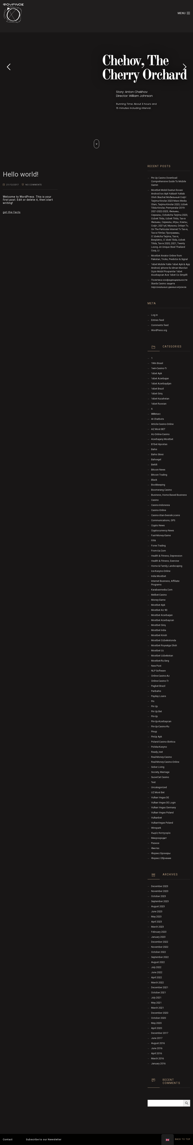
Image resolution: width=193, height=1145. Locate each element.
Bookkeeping (158, 484)
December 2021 (159, 987)
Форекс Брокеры (161, 853)
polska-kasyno (159, 746)
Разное (155, 843)
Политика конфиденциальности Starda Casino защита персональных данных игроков (169, 283)
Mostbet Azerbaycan (162, 620)
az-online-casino (160, 434)
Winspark (156, 827)
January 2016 (158, 1063)
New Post (156, 665)
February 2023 (158, 931)
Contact (8, 1139)
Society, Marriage (160, 772)
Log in (154, 315)
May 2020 (156, 1023)
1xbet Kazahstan (160, 398)
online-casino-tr (160, 680)
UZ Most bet (158, 792)
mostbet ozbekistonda (163, 640)
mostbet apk (158, 604)
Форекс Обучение (161, 858)
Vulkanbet (156, 817)
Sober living (157, 767)
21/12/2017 (12, 185)
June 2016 (156, 1048)
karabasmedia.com (161, 589)
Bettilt (154, 464)
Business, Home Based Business (169, 494)
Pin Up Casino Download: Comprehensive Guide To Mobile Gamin (168, 181)
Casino (155, 500)
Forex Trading (158, 545)
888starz (156, 413)
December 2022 (159, 941)
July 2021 (156, 997)
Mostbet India (158, 630)
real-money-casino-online (165, 761)
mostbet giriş (158, 625)
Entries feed (157, 320)
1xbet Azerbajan (160, 378)
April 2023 (156, 921)
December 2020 (159, 1012)
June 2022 (156, 972)
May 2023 (156, 916)
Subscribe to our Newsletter (43, 1139)
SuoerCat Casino (160, 777)
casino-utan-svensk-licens (165, 515)
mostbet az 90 (159, 610)
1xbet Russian (158, 403)
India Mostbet (158, 576)
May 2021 (156, 1002)
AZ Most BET (158, 429)
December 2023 (159, 886)
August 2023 (158, 906)
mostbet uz (157, 650)
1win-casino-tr (159, 368)
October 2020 (158, 1018)
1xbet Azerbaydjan (161, 383)
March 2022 (157, 982)
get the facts (12, 212)
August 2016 (158, 1043)
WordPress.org (159, 330)
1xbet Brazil (157, 388)
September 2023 (160, 901)
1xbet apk (156, 373)
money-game (158, 599)
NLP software (158, 670)
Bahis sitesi (157, 454)
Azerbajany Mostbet (162, 439)
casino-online (158, 510)
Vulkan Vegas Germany (163, 807)
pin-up (154, 716)
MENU (182, 13)
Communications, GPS (163, 520)
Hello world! (20, 174)
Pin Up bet (156, 711)
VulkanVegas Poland (162, 822)
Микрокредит (159, 838)
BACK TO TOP (182, 1139)
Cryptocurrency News (162, 530)
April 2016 (156, 1053)
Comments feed (159, 325)
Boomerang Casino (161, 489)
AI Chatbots (157, 419)
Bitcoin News (158, 469)
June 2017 (156, 1038)
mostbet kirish (159, 635)
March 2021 (157, 1007)
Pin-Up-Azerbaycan (161, 721)
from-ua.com (158, 550)
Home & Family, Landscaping (166, 565)
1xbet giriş (157, 393)
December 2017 (159, 1033)
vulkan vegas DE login (163, 802)
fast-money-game (161, 535)
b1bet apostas (159, 444)
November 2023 (159, 891)
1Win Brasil (157, 363)
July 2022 (156, 967)
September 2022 (160, 957)
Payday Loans (158, 696)
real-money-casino (161, 757)
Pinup (154, 731)
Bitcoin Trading (159, 474)
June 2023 (156, 911)
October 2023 (158, 896)
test (153, 782)
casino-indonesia (160, 505)
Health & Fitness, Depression (166, 555)
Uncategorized (159, 787)
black (154, 479)
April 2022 (156, 977)
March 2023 (157, 926)
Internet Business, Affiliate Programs (165, 583)
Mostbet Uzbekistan (162, 655)
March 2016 (157, 1058)
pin (152, 701)
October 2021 (158, 992)
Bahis (154, 449)
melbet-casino (159, 594)
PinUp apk (156, 736)
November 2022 (159, 946)
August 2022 (158, 962)
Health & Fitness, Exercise (165, 560)
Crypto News (158, 525)
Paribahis (156, 691)
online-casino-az (160, 675)
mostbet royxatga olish (164, 645)
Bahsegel (156, 459)
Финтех (155, 848)
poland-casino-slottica (163, 741)
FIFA (153, 540)
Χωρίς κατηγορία (160, 832)
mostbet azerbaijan (162, 615)
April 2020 (156, 1028)
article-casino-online (162, 424)
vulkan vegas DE (160, 797)
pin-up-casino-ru (160, 726)
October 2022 (158, 952)
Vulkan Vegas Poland (162, 812)
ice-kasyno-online (160, 571)
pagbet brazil (158, 686)
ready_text (157, 751)
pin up (154, 706)
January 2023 (158, 936)
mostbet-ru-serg (160, 660)
